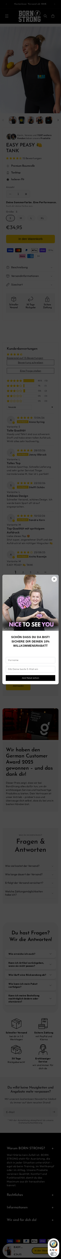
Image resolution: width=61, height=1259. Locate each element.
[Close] (54, 579)
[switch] (53, 1254)
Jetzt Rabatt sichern (30, 678)
